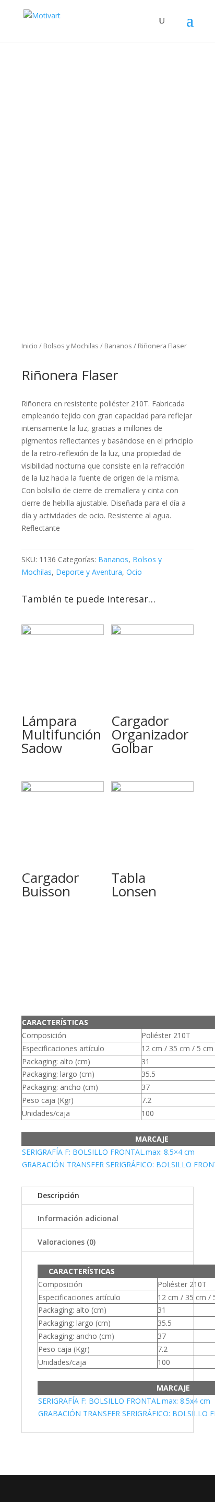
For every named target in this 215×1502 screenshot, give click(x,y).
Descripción (58, 1195)
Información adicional (78, 1218)
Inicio (29, 345)
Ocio (134, 572)
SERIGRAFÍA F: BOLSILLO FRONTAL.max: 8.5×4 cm (108, 1152)
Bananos (118, 345)
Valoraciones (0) (66, 1242)
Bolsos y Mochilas (71, 345)
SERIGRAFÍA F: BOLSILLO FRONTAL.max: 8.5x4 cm (124, 1401)
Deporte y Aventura (89, 572)
